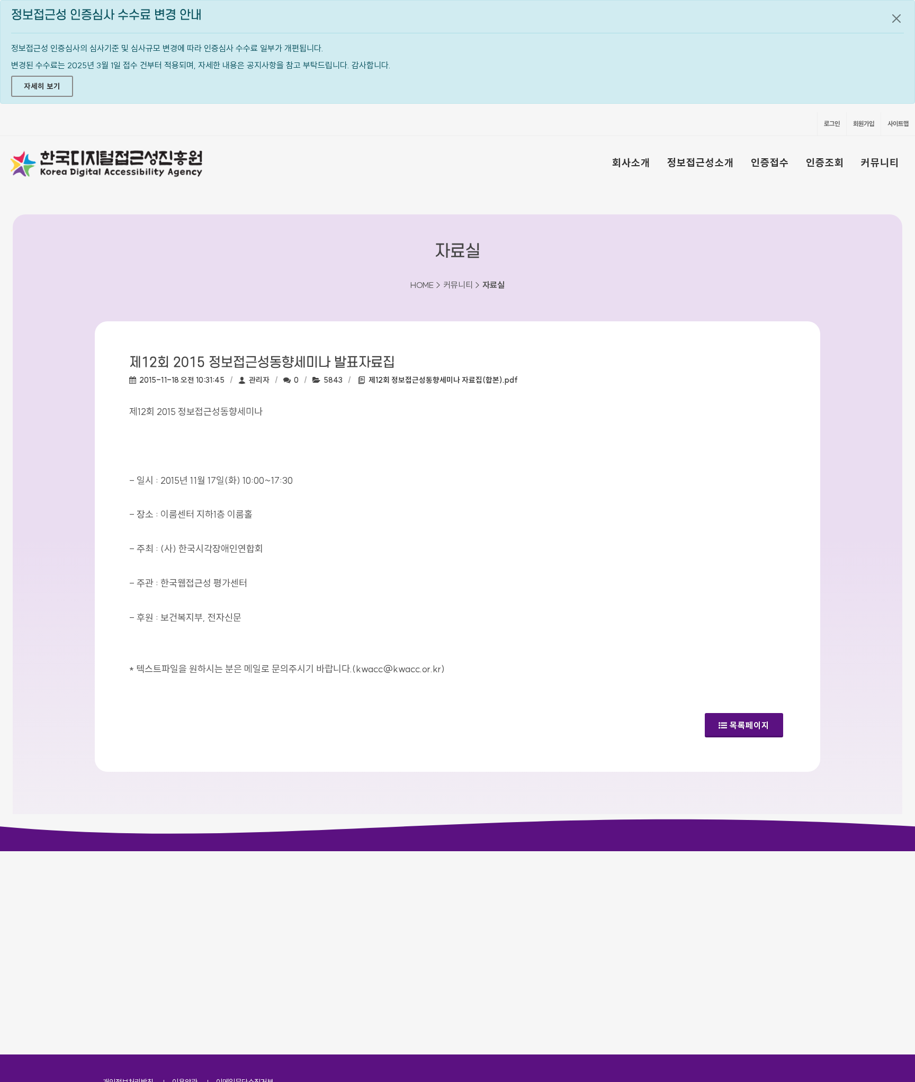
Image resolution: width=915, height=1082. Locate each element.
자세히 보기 (42, 86)
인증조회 (825, 162)
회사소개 (631, 162)
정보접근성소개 (700, 162)
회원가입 (863, 124)
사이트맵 (898, 124)
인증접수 (770, 162)
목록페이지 (749, 725)
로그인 (832, 124)
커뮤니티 (880, 162)
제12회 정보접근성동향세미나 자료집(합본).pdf (443, 380)
